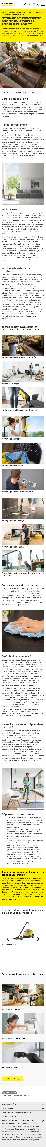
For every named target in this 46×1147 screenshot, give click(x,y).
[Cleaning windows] (23, 426)
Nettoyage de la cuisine (11, 1010)
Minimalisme (21, 93)
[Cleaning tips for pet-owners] (23, 561)
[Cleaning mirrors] (23, 453)
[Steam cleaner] (23, 931)
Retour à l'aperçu (12, 1079)
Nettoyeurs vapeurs (9, 944)
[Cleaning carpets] (23, 371)
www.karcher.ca (8, 1124)
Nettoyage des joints (10, 1067)
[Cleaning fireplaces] (23, 534)
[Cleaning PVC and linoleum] (23, 479)
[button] (42, 92)
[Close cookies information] (43, 1121)
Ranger (7, 93)
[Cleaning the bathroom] (23, 1024)
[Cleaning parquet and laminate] (23, 345)
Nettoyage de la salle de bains (13, 1039)
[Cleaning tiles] (23, 508)
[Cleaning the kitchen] (23, 995)
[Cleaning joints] (23, 1053)
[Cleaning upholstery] (23, 398)
